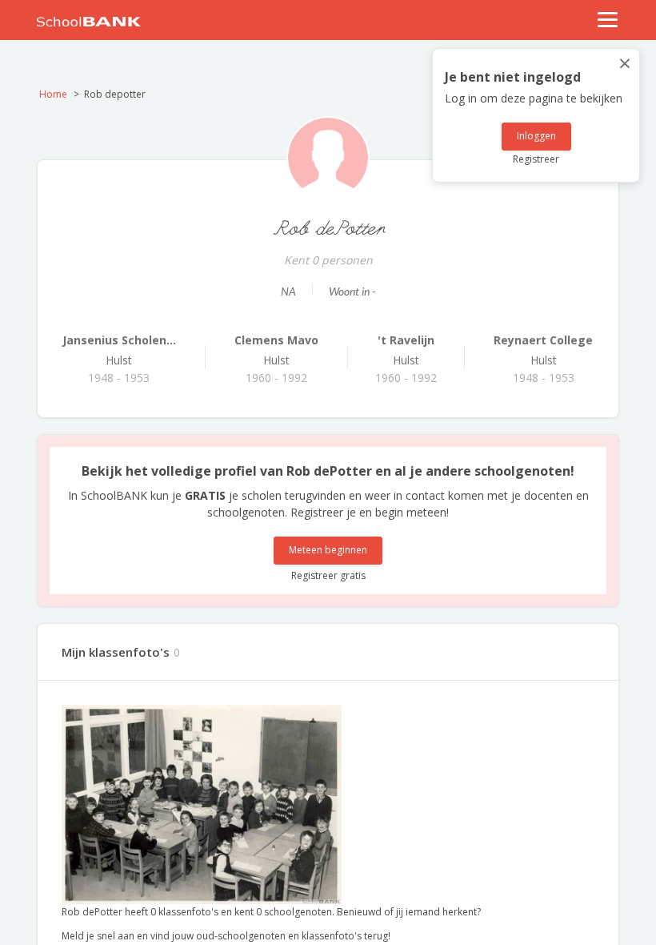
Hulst (119, 350)
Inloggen (536, 136)
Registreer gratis (328, 575)
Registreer (536, 159)
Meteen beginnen (328, 550)
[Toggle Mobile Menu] (608, 19)
